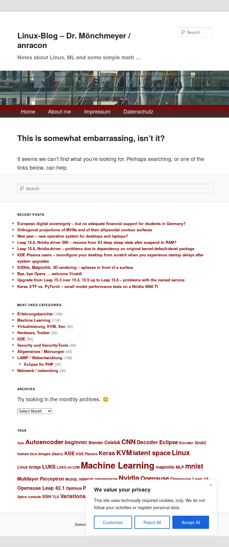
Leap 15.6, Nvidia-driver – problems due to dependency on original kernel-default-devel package (105, 248)
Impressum (97, 111)
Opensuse (154, 478)
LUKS (48, 466)
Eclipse (168, 442)
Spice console (29, 496)
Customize (113, 522)
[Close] (210, 484)
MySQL (71, 479)
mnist (194, 466)
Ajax (20, 443)
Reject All (152, 522)
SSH (46, 496)
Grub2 (200, 442)
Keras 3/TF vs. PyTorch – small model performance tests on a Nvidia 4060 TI (87, 286)
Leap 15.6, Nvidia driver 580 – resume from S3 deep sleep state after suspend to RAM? (97, 242)
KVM (124, 452)
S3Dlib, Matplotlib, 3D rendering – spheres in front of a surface (75, 267)
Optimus (74, 488)
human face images (34, 453)
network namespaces (98, 479)
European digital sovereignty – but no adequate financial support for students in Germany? (101, 223)
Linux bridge (29, 467)
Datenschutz (138, 111)
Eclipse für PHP (38, 364)
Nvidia (129, 478)
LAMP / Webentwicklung (39, 357)
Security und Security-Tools (42, 345)
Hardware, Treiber (33, 332)
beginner (76, 442)
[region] (151, 507)
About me (59, 111)
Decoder (147, 442)
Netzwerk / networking (37, 370)
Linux (181, 452)
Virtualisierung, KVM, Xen (41, 326)
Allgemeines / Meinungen (40, 351)
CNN (128, 441)
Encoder (186, 442)
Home (28, 111)
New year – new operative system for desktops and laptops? (72, 236)
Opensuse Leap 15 (189, 479)
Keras (107, 453)
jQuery (57, 453)
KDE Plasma (87, 453)
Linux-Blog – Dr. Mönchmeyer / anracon (73, 40)
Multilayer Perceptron (40, 478)
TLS (55, 496)
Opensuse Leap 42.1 (41, 487)
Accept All (191, 522)
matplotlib (165, 467)
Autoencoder (44, 441)
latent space (152, 452)
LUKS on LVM (68, 467)
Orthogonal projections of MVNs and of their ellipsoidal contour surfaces (84, 230)
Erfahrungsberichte (35, 314)
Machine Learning (33, 320)
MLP (180, 467)
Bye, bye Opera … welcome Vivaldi (49, 273)
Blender (96, 442)
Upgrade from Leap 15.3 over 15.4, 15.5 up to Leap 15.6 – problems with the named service (101, 280)
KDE (21, 339)
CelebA (112, 442)
